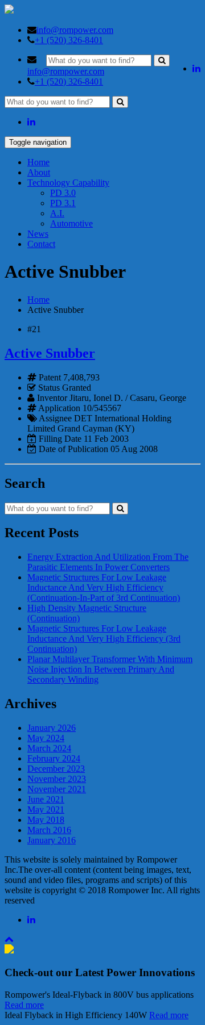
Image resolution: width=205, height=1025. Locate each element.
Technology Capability (68, 182)
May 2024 (45, 738)
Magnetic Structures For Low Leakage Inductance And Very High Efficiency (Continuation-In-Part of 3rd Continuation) (103, 587)
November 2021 (56, 789)
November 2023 (56, 779)
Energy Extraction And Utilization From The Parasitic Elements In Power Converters (107, 562)
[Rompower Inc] (9, 10)
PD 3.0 (63, 193)
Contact (41, 244)
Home (38, 162)
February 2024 (53, 758)
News (37, 234)
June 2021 (45, 799)
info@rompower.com (74, 30)
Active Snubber (50, 353)
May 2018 (45, 820)
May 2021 (45, 809)
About (38, 172)
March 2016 (49, 830)
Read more (24, 1005)
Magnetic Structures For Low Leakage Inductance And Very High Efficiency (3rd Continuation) (104, 639)
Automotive (71, 223)
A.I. (57, 213)
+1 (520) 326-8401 (69, 40)
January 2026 (51, 728)
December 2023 (56, 768)
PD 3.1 (63, 203)
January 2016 (51, 840)
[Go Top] (9, 939)
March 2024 (49, 748)
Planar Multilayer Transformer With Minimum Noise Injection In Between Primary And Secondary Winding (109, 669)
